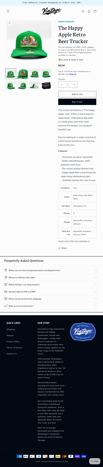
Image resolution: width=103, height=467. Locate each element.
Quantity (61, 79)
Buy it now (77, 102)
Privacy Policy (13, 342)
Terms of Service (14, 348)
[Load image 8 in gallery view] (46, 85)
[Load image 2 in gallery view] (22, 73)
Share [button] (64, 248)
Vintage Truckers (47, 461)
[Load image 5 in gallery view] (10, 85)
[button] (8, 11)
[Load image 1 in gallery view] (10, 73)
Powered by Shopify (61, 461)
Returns (10, 335)
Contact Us (12, 354)
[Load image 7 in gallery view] (34, 85)
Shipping (11, 329)
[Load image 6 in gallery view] (22, 85)
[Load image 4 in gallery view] (46, 73)
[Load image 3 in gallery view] (34, 73)
